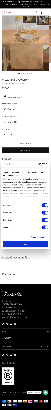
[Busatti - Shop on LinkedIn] (15, 324)
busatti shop (8, 83)
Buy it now (25, 150)
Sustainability (8, 363)
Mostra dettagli (37, 237)
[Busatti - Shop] (7, 12)
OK (25, 244)
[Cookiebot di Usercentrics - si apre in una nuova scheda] (38, 164)
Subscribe (44, 347)
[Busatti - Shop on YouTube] (11, 324)
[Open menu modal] (47, 12)
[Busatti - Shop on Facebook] (3, 324)
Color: (12, 116)
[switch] (45, 213)
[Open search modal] (37, 12)
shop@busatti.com (18, 317)
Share (8, 159)
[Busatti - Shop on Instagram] (7, 324)
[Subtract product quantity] (11, 134)
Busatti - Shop (21, 392)
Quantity (6, 129)
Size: (9, 103)
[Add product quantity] (4, 134)
